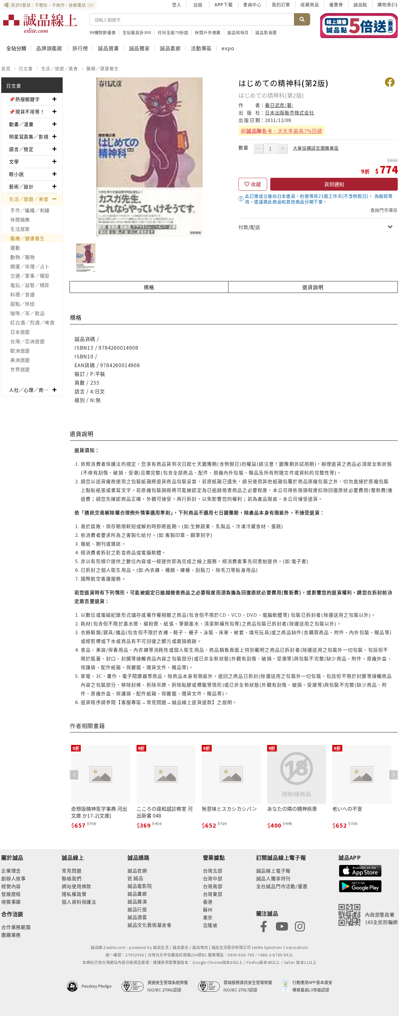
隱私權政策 (74, 894)
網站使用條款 (76, 886)
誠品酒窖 (137, 917)
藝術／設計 (21, 186)
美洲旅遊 (20, 360)
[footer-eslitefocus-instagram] (299, 925)
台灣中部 (213, 878)
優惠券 (336, 4)
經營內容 (11, 886)
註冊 (198, 5)
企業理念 (11, 870)
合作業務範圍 (16, 927)
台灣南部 (213, 886)
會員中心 (252, 4)
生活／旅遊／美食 (59, 68)
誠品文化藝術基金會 (149, 924)
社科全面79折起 (173, 32)
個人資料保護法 (79, 901)
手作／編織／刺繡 (30, 210)
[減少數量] (258, 148)
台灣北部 (213, 870)
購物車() (387, 4)
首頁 (6, 68)
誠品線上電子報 (273, 870)
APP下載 (223, 4)
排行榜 (80, 48)
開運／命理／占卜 (30, 266)
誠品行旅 (137, 909)
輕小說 (16, 174)
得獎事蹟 (11, 901)
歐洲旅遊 (20, 350)
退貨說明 (312, 287)
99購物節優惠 (102, 32)
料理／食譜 (22, 294)
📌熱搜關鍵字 (24, 99)
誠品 (137, 878)
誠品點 (360, 4)
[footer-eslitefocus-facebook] (263, 925)
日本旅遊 (20, 331)
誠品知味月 (238, 32)
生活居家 (20, 229)
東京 (208, 917)
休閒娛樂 (20, 219)
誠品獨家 (139, 48)
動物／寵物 (22, 257)
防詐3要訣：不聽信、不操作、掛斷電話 (52, 5)
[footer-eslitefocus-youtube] (281, 925)
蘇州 (208, 909)
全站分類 (16, 48)
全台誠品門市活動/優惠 (282, 886)
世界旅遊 (20, 369)
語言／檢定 (21, 149)
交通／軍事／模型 (30, 275)
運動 (15, 247)
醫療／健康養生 (102, 68)
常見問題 (71, 870)
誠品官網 (137, 870)
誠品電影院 (139, 885)
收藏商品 (309, 4)
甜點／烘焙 (22, 303)
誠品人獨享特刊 (273, 878)
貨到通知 (334, 184)
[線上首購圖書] (359, 25)
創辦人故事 (13, 878)
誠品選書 (108, 48)
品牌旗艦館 (49, 48)
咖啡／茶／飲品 (27, 313)
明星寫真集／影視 (28, 136)
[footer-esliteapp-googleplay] (360, 885)
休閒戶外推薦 (208, 32)
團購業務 (11, 934)
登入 (176, 4)
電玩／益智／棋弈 (30, 285)
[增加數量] (283, 148)
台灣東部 (213, 894)
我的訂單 (281, 4)
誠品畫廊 (170, 48)
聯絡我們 (71, 878)
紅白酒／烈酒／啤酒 (32, 322)
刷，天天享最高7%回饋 (281, 130)
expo (228, 48)
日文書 (25, 68)
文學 (14, 161)
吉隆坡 (210, 925)
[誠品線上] (40, 23)
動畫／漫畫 (21, 124)
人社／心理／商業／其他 (30, 389)
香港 (208, 901)
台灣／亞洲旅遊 (27, 341)
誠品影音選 (266, 32)
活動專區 (201, 48)
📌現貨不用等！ (27, 111)
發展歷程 (11, 894)
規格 (149, 287)
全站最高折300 (137, 32)
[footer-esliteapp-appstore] (360, 870)
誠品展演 (137, 901)
